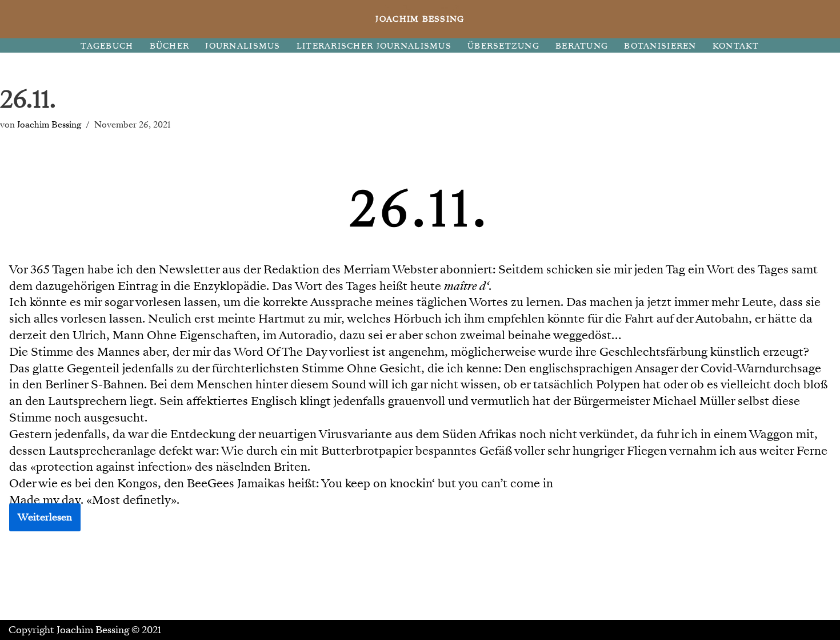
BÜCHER (170, 46)
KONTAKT (736, 46)
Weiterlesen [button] (45, 517)
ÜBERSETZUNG (503, 46)
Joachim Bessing (49, 124)
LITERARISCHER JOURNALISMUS (374, 46)
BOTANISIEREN (660, 46)
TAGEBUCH (107, 46)
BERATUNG (581, 46)
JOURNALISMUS (242, 46)
